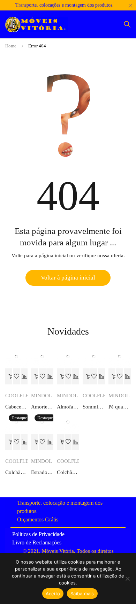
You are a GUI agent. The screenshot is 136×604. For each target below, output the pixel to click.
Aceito (53, 593)
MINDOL (41, 395)
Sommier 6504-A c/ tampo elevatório (94, 407)
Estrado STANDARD (42, 472)
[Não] (127, 578)
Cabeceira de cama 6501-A (16, 407)
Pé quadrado (119, 407)
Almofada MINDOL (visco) (68, 407)
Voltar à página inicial (68, 277)
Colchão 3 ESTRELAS (68, 472)
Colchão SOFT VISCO (16, 472)
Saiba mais (82, 593)
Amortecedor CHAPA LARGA (42, 407)
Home (10, 45)
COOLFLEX (18, 395)
